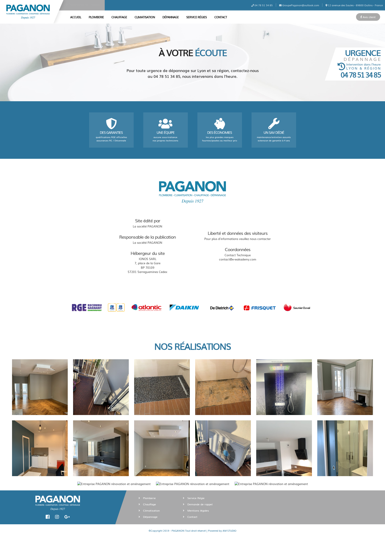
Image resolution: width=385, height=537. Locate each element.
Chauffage (119, 17)
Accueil (75, 17)
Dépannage (170, 17)
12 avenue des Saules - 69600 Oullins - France (355, 5)
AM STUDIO (229, 530)
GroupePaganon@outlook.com (300, 5)
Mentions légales (197, 510)
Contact (220, 17)
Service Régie (195, 498)
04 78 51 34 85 (263, 5)
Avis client (369, 17)
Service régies (196, 17)
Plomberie (96, 17)
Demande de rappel (84, 4)
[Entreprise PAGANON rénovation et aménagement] (40, 387)
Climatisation (145, 17)
